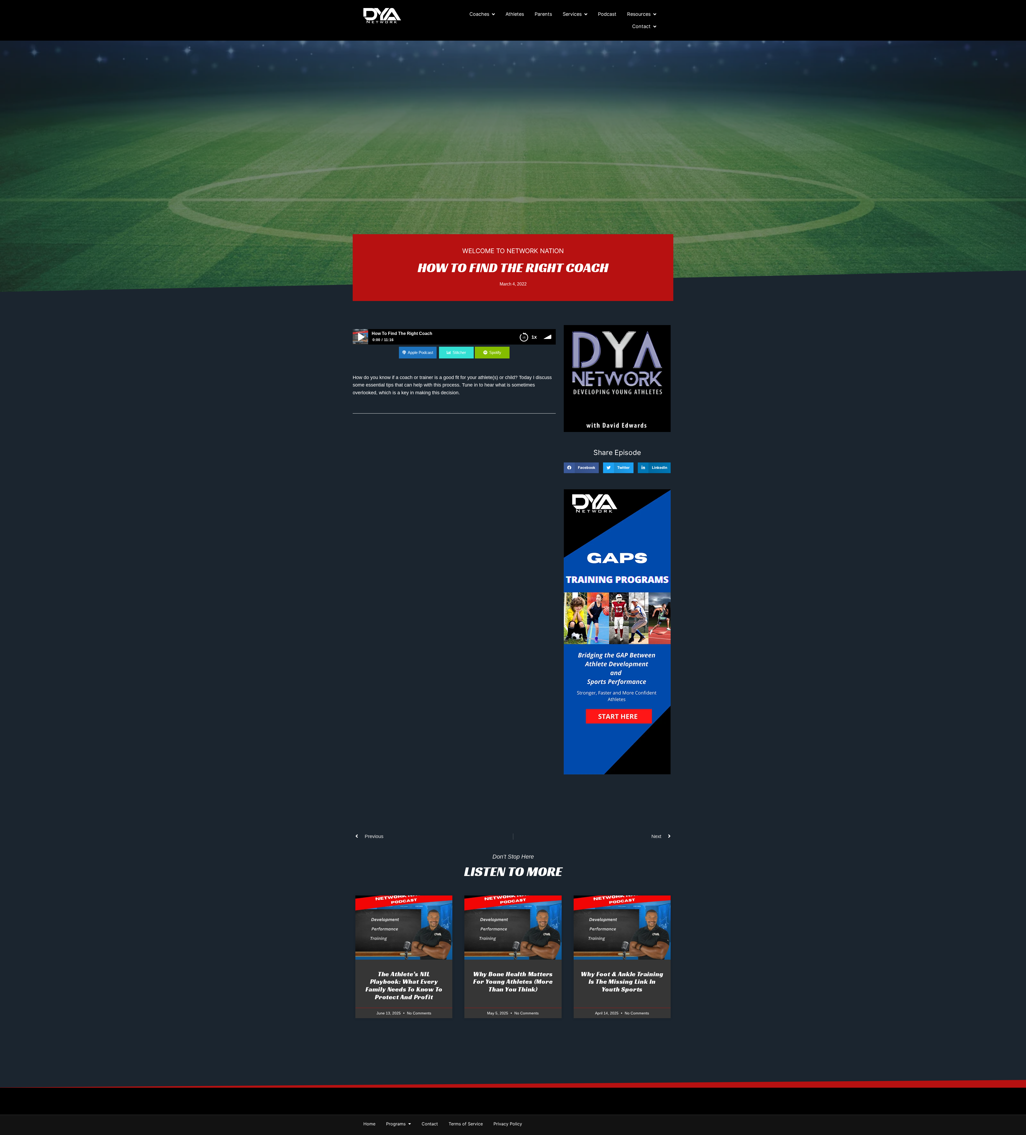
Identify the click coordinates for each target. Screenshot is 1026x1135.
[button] (581, 467)
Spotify (495, 352)
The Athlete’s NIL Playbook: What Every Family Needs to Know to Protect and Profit (404, 985)
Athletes (515, 14)
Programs (396, 1123)
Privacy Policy (507, 1123)
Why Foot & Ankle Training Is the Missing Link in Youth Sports (622, 982)
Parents (543, 14)
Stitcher (459, 352)
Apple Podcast (420, 352)
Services (572, 14)
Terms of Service (466, 1123)
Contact (641, 26)
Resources (639, 14)
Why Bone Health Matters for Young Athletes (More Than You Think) (513, 982)
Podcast (607, 14)
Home (369, 1123)
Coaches (479, 14)
